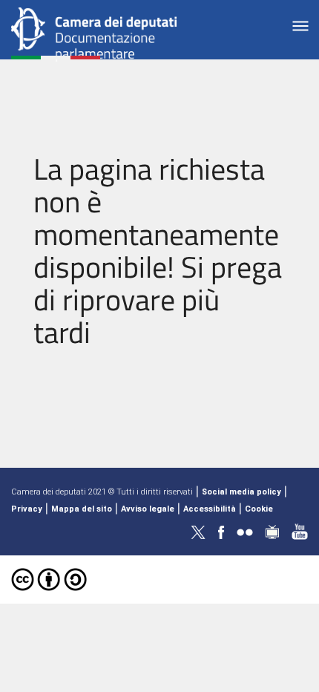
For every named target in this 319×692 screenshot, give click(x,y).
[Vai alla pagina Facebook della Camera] (221, 531)
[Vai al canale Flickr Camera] (245, 531)
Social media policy (241, 492)
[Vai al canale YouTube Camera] (300, 531)
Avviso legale (147, 509)
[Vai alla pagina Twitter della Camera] (198, 531)
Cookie (259, 509)
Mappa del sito (81, 509)
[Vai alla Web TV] (272, 531)
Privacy (26, 509)
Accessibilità (209, 509)
